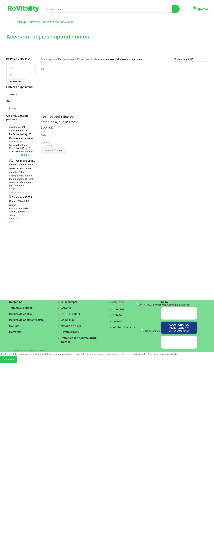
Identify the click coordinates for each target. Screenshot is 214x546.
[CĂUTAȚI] (176, 9)
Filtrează (16, 81)
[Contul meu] (187, 9)
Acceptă (8, 359)
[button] (53, 150)
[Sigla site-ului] (23, 8)
